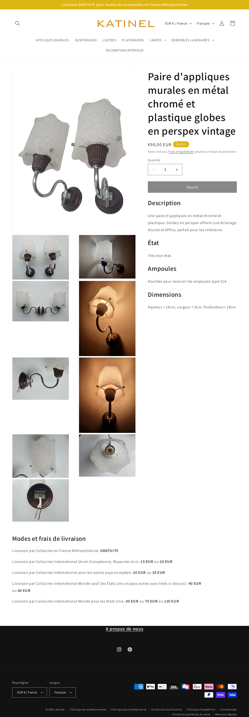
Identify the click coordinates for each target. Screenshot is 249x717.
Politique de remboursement (88, 709)
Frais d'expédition (181, 151)
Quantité (154, 160)
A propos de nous (124, 629)
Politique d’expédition (201, 709)
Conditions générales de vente (191, 714)
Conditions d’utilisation (166, 709)
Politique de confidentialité (128, 709)
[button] (17, 23)
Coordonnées (228, 709)
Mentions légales (226, 714)
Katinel (60, 709)
